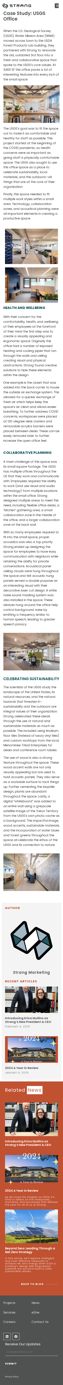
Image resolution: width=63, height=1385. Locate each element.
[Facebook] (15, 1336)
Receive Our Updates (22, 1344)
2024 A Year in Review (21, 1068)
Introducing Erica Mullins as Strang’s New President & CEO (28, 1020)
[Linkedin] (7, 1336)
